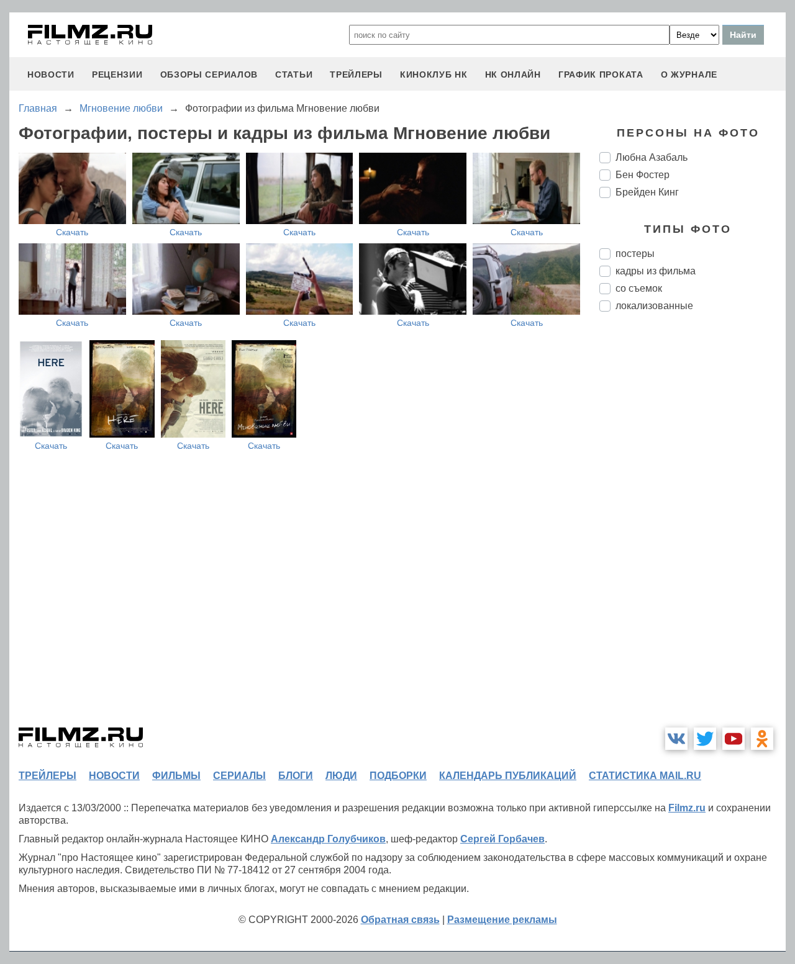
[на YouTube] (733, 739)
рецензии (117, 74)
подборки (398, 775)
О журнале (689, 74)
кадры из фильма (656, 271)
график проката (600, 74)
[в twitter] (705, 739)
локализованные (654, 305)
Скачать (72, 232)
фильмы (176, 775)
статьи (293, 74)
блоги (295, 775)
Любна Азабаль (652, 157)
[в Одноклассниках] (762, 739)
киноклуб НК (434, 74)
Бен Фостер (643, 174)
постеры (635, 253)
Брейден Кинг (647, 192)
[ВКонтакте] (676, 739)
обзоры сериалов (209, 74)
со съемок (639, 288)
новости (51, 74)
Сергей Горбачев (502, 839)
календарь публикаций (507, 775)
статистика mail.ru (645, 775)
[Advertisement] (692, 529)
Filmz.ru (687, 808)
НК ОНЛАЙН (513, 74)
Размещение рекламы (502, 919)
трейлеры (356, 74)
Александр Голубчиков (328, 839)
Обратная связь (400, 919)
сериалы (239, 775)
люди (341, 775)
